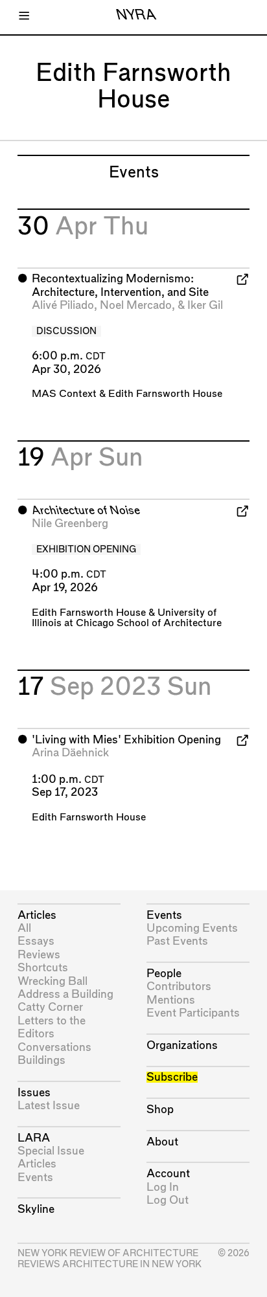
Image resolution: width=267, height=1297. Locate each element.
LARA (33, 1138)
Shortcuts (42, 967)
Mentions (170, 1000)
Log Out (167, 1200)
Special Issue (50, 1150)
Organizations (182, 1045)
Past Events (177, 941)
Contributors (178, 986)
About (162, 1141)
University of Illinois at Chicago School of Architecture (127, 618)
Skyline (35, 1209)
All (24, 928)
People (163, 973)
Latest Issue (48, 1105)
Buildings (41, 1060)
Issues (34, 1092)
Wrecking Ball (52, 981)
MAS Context (64, 394)
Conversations (54, 1047)
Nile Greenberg (70, 523)
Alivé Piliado (63, 305)
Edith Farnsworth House (165, 394)
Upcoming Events (192, 928)
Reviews (38, 954)
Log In (162, 1187)
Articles (36, 915)
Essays (35, 941)
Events (35, 1177)
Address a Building (65, 994)
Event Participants (193, 1013)
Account (168, 1173)
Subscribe (172, 1077)
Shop (160, 1109)
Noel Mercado (136, 305)
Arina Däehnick (70, 752)
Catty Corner (50, 1007)
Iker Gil (205, 305)
